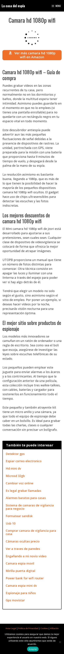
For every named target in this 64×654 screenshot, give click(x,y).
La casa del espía (13, 5)
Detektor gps (15, 454)
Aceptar (33, 649)
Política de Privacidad (28, 628)
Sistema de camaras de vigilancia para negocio (30, 507)
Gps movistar (15, 600)
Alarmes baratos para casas (26, 498)
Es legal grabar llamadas (23, 491)
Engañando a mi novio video (26, 556)
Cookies (44, 628)
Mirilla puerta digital (20, 571)
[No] (60, 642)
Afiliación (54, 628)
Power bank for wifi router (25, 578)
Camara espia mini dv (21, 586)
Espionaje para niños (21, 593)
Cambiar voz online (19, 483)
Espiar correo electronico (24, 461)
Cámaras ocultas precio (23, 541)
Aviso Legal (11, 628)
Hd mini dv (13, 468)
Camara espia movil (20, 563)
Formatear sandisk (19, 516)
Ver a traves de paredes (23, 549)
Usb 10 (10, 523)
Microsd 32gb (15, 476)
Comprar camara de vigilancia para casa (31, 532)
